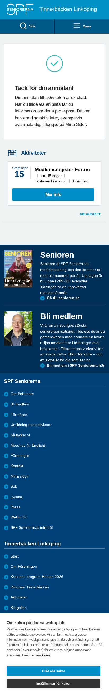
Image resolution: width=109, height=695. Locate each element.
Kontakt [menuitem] (17, 466)
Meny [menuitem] (87, 26)
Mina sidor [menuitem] (19, 476)
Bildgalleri (19, 608)
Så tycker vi (20, 435)
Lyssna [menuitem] (16, 497)
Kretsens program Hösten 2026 (37, 577)
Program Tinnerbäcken (30, 587)
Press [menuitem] (15, 507)
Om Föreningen (24, 566)
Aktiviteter (19, 597)
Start (15, 556)
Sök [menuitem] (32, 26)
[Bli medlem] (18, 328)
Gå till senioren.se (63, 298)
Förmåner (19, 415)
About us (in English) (28, 445)
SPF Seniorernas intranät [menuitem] (32, 528)
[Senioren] (18, 268)
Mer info (53, 194)
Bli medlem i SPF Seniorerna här (76, 365)
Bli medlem (20, 404)
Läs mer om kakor (36, 655)
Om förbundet (22, 394)
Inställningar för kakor (53, 683)
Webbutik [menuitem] (18, 517)
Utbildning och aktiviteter (31, 425)
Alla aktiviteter (90, 214)
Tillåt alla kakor (53, 671)
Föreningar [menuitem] (20, 456)
